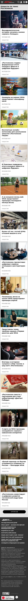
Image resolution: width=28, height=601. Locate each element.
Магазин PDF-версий (17, 525)
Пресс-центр (5, 525)
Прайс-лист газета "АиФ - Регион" (12, 535)
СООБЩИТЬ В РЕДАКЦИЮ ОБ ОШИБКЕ (12, 543)
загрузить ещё (14, 511)
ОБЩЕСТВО (5, 40)
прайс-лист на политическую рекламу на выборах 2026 (11, 540)
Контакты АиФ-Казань (8, 533)
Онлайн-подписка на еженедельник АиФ (8, 527)
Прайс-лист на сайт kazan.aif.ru (12, 537)
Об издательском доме (9, 522)
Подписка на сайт (7, 530)
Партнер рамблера (14, 593)
